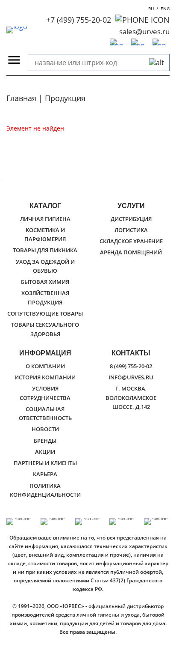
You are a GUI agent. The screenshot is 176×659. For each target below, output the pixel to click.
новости (45, 429)
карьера (45, 474)
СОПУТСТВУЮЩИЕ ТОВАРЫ (45, 313)
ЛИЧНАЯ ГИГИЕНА (45, 219)
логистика (131, 230)
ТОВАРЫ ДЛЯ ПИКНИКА (45, 250)
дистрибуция (131, 219)
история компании (45, 377)
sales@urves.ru (144, 31)
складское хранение (131, 241)
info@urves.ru (131, 377)
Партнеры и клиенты (45, 463)
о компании (45, 366)
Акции (45, 452)
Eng (165, 9)
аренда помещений (131, 252)
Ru (151, 9)
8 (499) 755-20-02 (131, 366)
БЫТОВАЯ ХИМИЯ (45, 282)
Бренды (45, 440)
